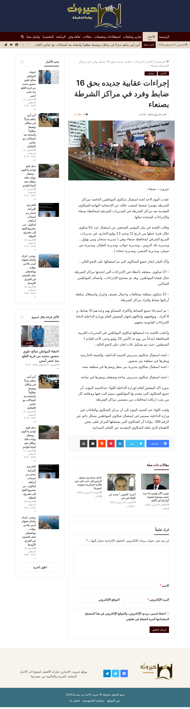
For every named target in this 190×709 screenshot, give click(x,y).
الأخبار (151, 37)
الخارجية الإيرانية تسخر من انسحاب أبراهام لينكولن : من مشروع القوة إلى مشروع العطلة (29, 220)
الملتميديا (48, 37)
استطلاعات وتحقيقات (107, 37)
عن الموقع (113, 700)
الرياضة (60, 37)
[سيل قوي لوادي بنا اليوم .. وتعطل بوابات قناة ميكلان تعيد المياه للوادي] (49, 171)
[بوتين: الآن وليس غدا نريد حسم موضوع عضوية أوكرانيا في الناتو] (155, 482)
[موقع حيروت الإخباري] (95, 16)
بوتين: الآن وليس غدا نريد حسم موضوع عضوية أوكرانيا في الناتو (156, 497)
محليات (150, 73)
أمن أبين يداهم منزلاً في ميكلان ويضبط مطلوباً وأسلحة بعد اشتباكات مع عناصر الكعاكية (86, 44)
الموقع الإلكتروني (109, 599)
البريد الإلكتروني (158, 599)
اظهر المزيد (40, 567)
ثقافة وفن (74, 37)
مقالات (87, 37)
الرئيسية (164, 37)
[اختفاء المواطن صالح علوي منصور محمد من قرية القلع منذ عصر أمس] (49, 77)
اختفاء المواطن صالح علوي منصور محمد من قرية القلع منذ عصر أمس (28, 83)
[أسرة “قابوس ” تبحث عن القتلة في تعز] (121, 482)
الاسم (164, 585)
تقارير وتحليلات (132, 37)
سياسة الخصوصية (93, 700)
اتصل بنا (75, 700)
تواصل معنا (33, 37)
